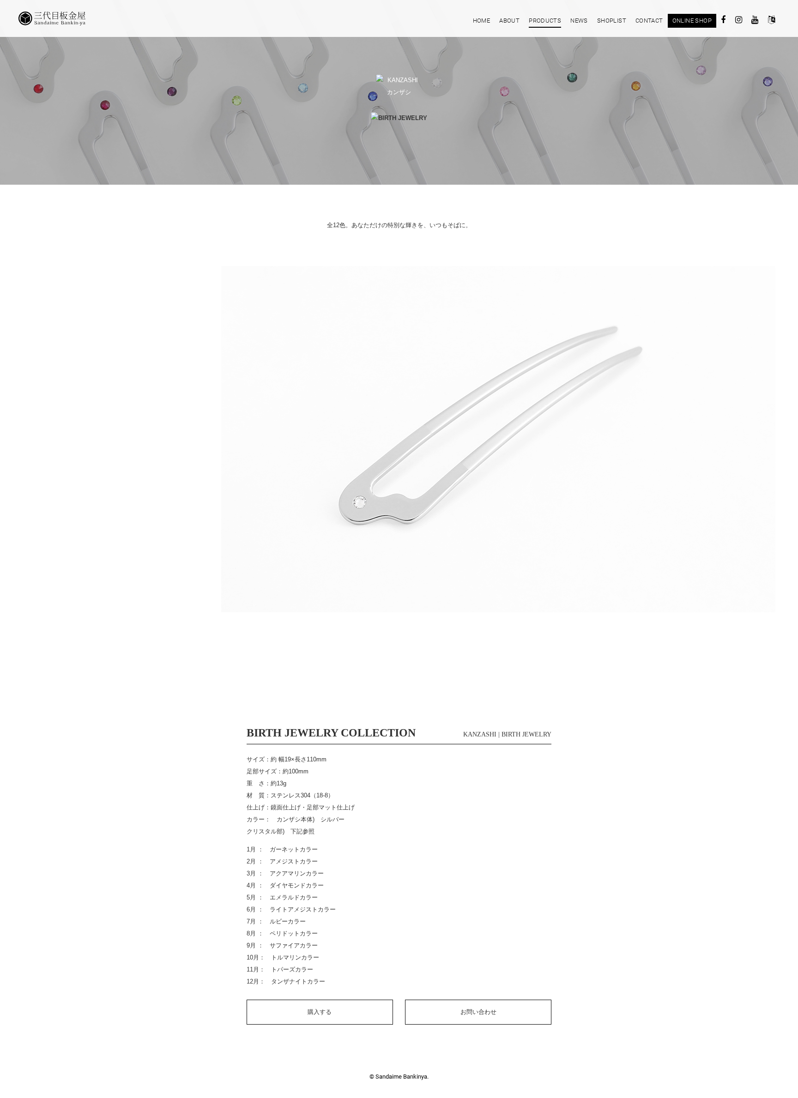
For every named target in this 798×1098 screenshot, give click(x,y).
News (579, 20)
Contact (649, 20)
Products (545, 20)
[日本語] (771, 21)
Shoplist (611, 20)
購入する (320, 1011)
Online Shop (692, 20)
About (509, 20)
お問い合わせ (478, 1011)
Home (481, 20)
